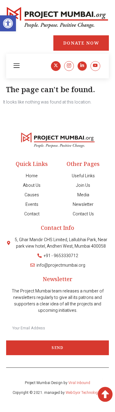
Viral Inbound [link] (79, 383)
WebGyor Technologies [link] (84, 392)
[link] (8, 23)
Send (57, 347)
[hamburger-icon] (17, 66)
